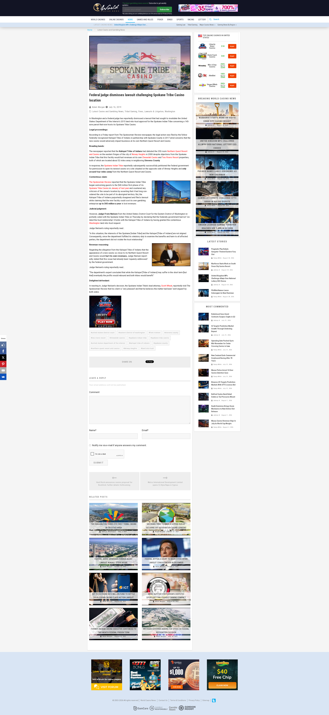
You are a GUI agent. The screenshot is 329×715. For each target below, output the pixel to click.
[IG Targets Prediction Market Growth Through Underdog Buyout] (203, 328)
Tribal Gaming (131, 111)
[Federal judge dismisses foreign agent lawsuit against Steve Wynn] (113, 538)
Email (145, 430)
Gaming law (180, 25)
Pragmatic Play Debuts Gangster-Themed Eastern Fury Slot (223, 251)
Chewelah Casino (150, 157)
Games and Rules (145, 19)
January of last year (120, 188)
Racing (191, 19)
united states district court (103, 333)
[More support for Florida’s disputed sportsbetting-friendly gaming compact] (166, 573)
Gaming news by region (226, 25)
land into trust (148, 348)
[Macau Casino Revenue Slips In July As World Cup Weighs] (203, 423)
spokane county (161, 343)
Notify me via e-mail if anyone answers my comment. (119, 445)
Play (232, 46)
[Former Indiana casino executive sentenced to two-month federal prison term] (113, 608)
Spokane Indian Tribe (113, 165)
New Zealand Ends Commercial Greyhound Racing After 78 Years (223, 358)
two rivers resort (99, 338)
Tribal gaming (192, 25)
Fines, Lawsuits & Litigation (151, 111)
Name (92, 430)
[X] (3, 357)
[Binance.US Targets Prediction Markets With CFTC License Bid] (203, 384)
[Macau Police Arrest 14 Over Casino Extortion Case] (203, 373)
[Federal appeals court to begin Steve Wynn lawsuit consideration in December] (166, 538)
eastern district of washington (132, 333)
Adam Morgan (98, 107)
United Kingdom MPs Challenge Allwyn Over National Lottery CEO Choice (217, 144)
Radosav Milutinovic (109, 531)
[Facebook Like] (3, 345)
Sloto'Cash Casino (212, 56)
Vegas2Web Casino (212, 85)
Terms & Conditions (178, 700)
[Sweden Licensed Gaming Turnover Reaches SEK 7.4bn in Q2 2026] (217, 209)
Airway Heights (138, 154)
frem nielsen (155, 333)
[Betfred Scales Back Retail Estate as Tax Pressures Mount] (203, 397)
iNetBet (212, 76)
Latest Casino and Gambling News (108, 111)
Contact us (163, 700)
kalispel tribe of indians (140, 343)
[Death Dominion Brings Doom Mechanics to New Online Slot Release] (203, 408)
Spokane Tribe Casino (99, 188)
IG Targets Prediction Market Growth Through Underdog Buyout (222, 328)
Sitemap (205, 700)
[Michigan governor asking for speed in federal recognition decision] (166, 608)
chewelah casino (118, 338)
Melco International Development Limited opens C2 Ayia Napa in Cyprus (165, 483)
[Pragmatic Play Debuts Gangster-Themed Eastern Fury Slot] (203, 251)
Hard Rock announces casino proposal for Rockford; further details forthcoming (114, 483)
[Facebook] (3, 351)
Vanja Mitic (211, 179)
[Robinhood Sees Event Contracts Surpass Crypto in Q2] (203, 316)
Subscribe (164, 9)
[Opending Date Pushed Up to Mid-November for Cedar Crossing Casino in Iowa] (203, 343)
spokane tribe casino (160, 338)
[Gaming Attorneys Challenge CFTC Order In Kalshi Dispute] (217, 182)
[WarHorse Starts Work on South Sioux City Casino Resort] (217, 102)
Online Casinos (116, 19)
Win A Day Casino (212, 66)
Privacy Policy (194, 700)
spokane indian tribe (138, 338)
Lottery (202, 19)
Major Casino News (207, 25)
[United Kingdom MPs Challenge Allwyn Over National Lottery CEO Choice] (217, 129)
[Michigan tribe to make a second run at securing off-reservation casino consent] (166, 503)
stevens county (171, 333)
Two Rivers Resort (170, 157)
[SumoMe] (3, 377)
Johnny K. (211, 125)
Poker (160, 19)
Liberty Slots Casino (212, 46)
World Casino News (148, 700)
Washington (170, 111)
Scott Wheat (166, 286)
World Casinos (98, 19)
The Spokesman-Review (100, 182)
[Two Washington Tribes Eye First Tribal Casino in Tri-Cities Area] (113, 503)
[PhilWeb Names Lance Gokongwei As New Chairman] (217, 156)
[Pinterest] (3, 364)
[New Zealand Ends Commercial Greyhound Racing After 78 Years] (203, 358)
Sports (180, 19)
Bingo (169, 19)
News (130, 19)
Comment (94, 392)
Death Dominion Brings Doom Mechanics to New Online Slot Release (223, 408)
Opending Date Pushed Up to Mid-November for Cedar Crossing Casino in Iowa (222, 343)
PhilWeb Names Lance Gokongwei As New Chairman (133, 25)
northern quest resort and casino (106, 348)
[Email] (3, 370)
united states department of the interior (108, 343)
